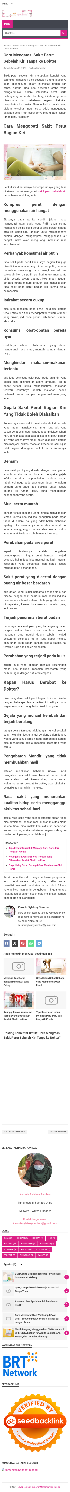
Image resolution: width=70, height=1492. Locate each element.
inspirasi (10, 1244)
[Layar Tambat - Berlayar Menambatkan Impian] (17, 13)
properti (9, 1255)
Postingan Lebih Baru (14, 1132)
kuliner (26, 1249)
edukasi (22, 1238)
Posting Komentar (37, 68)
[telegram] (39, 943)
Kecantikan (28, 1244)
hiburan (37, 1238)
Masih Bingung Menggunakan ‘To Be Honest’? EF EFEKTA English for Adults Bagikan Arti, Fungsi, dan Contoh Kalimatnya (39, 1333)
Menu (7, 24)
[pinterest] (23, 943)
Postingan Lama (58, 1132)
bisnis (8, 1238)
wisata (43, 1255)
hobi (51, 1238)
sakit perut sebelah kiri (52, 191)
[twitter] (15, 943)
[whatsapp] (31, 943)
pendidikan (43, 1249)
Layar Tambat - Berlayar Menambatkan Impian (39, 1487)
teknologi (26, 1255)
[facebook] (7, 943)
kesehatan (47, 1244)
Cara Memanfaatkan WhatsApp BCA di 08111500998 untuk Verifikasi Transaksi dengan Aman (37, 1319)
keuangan (10, 1249)
